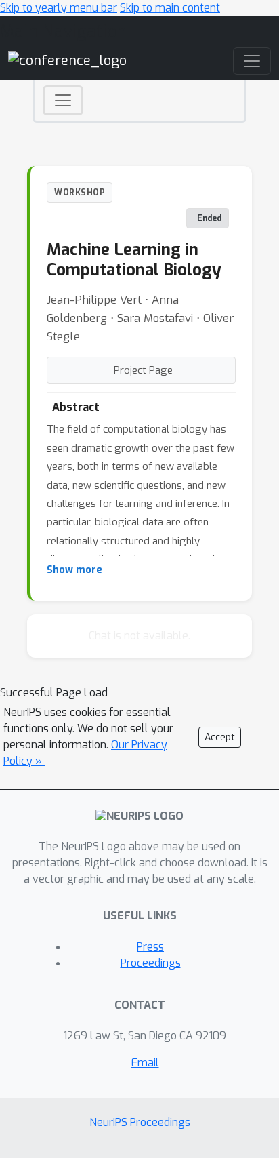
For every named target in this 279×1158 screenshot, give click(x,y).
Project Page (143, 370)
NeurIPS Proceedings (139, 1122)
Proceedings (151, 963)
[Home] (67, 60)
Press (150, 947)
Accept (220, 737)
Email (145, 1063)
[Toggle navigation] (63, 100)
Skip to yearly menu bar (58, 8)
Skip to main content (170, 8)
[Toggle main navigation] (252, 61)
